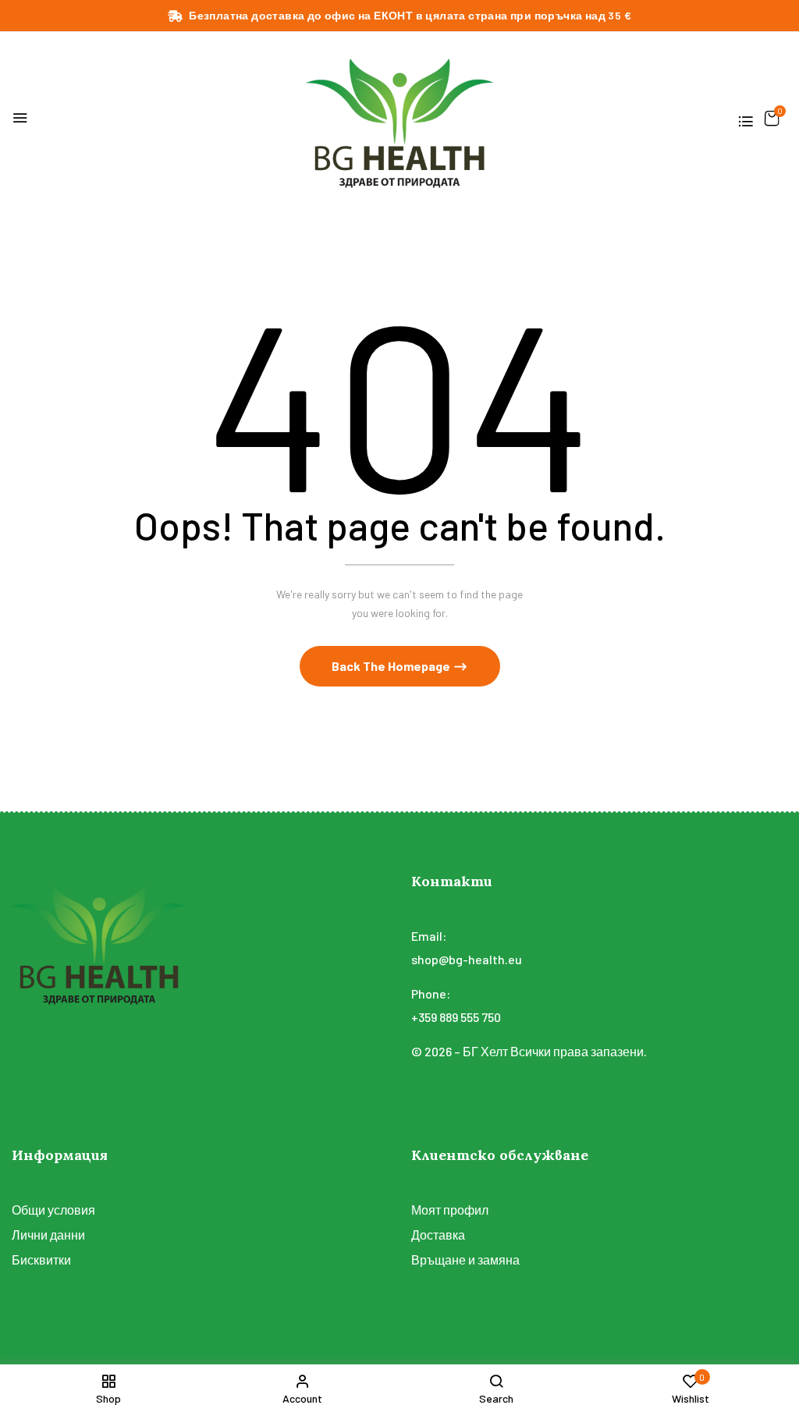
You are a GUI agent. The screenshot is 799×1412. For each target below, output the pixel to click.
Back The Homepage (392, 665)
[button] (772, 118)
